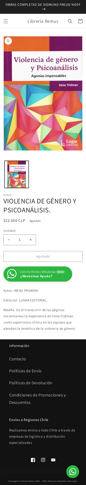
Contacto (17, 358)
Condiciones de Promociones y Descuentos (37, 398)
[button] (6, 21)
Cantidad (9, 231)
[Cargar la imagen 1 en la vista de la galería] (17, 174)
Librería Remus (28, 481)
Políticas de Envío (25, 370)
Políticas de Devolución (31, 382)
